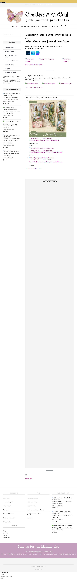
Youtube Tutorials (47, 26)
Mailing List (6, 537)
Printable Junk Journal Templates (37, 510)
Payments (6, 510)
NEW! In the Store (33, 502)
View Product (34, 138)
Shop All (7, 68)
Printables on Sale (10, 47)
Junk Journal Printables (11, 61)
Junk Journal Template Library (11, 56)
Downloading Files (8, 502)
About (5, 535)
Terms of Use (49, 5)
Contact (56, 26)
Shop (17, 26)
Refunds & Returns (8, 514)
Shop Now (3, 2)
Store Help (33, 5)
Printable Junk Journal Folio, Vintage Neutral (45, 152)
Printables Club (9, 65)
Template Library (25, 26)
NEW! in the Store (10, 51)
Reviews (33, 26)
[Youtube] (40, 561)
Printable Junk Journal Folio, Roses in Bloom (45, 162)
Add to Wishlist (47, 138)
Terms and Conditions (9, 518)
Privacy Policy (7, 522)
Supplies (38, 26)
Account (27, 5)
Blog (4, 531)
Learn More (28, 478)
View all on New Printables (33, 169)
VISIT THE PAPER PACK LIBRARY (34, 87)
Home (13, 26)
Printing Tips (41, 5)
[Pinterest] (37, 561)
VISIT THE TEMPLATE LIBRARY (34, 65)
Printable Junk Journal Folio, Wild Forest (44, 140)
